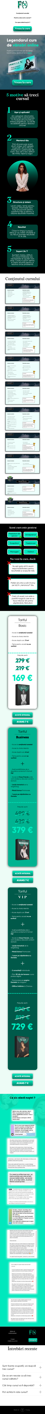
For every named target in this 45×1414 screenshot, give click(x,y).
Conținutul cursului (22, 13)
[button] (22, 29)
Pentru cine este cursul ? (22, 18)
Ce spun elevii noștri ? (22, 22)
